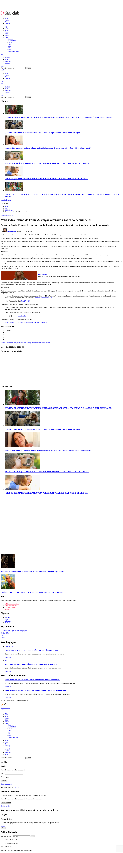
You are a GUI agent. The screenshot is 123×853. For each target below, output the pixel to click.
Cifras (2, 635)
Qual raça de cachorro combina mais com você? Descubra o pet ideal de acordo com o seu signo (42, 133)
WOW (10, 42)
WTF (10, 44)
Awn (9, 46)
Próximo (8, 200)
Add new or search (7, 836)
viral (48, 342)
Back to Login (5, 806)
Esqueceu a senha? (6, 784)
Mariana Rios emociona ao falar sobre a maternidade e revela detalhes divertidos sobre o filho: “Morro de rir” (48, 148)
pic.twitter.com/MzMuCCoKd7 (44, 298)
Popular (7, 20)
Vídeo (45, 342)
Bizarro (7, 32)
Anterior (3, 200)
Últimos (7, 18)
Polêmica (40, 342)
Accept (3, 826)
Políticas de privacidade (12, 604)
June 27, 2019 (25, 301)
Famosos (35, 342)
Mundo (7, 35)
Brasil (6, 34)
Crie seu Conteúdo (10, 607)
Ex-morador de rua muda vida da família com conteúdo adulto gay (31, 650)
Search (29, 68)
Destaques (15, 342)
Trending (7, 23)
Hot (6, 22)
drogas (21, 342)
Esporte (10, 39)
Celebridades (12, 40)
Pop (6, 27)
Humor (7, 30)
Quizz (10, 49)
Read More (8, 657)
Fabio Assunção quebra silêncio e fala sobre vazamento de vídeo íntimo (32, 680)
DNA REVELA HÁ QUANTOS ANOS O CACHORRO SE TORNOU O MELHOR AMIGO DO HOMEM (47, 163)
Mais (6, 37)
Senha (3, 773)
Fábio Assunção (27, 342)
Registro (16, 787)
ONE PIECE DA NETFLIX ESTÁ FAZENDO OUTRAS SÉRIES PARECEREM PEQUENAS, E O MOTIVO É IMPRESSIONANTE (58, 117)
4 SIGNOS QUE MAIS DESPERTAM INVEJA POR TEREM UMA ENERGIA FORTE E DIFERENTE (46, 179)
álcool (2, 342)
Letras (3, 637)
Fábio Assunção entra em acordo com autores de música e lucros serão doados (35, 690)
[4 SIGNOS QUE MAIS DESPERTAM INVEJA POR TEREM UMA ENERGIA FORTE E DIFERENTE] (63, 171)
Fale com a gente (13, 51)
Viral (6, 28)
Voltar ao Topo (5, 708)
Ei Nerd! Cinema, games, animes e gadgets (14, 630)
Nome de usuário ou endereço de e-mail (13, 770)
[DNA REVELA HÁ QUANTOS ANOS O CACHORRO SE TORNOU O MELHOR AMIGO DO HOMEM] (63, 156)
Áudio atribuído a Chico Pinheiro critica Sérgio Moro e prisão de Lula (26, 322)
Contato (7, 609)
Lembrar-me (7, 777)
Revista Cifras (5, 633)
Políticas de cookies (11, 605)
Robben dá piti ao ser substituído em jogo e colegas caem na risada (31, 664)
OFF (9, 47)
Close (2, 709)
